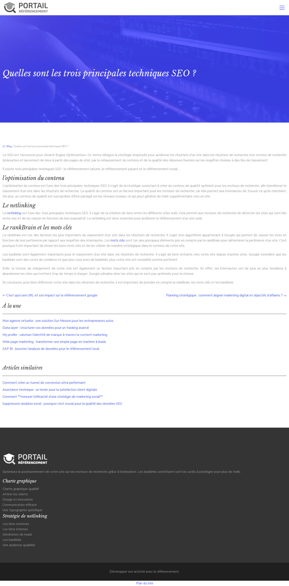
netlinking (14, 213)
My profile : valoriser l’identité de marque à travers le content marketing (55, 335)
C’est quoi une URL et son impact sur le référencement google (51, 295)
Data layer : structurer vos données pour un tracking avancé (46, 328)
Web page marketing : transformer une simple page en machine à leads (54, 342)
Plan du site (144, 583)
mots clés (118, 240)
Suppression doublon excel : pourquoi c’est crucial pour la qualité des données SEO (62, 404)
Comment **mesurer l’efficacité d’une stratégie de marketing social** (53, 397)
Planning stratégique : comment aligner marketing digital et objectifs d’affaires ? (224, 295)
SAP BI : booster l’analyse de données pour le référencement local (51, 349)
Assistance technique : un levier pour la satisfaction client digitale (50, 390)
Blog (9, 146)
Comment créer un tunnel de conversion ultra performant (44, 383)
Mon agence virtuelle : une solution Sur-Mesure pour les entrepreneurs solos (58, 321)
